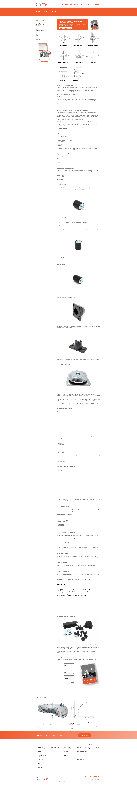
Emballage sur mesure (68, 752)
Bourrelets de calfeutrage (40, 28)
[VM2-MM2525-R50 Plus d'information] (78, 55)
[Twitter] (92, 779)
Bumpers (37, 34)
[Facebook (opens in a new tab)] (38, 1)
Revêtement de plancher (40, 30)
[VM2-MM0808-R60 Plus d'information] (93, 37)
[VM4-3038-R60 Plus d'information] (63, 73)
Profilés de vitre (38, 29)
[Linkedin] (97, 779)
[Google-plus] (95, 779)
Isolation (37, 38)
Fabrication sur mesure (55, 747)
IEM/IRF (37, 35)
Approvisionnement (67, 747)
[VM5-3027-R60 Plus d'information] (78, 73)
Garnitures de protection (40, 24)
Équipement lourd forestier (81, 747)
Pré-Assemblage (66, 750)
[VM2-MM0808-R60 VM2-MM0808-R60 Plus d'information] (93, 37)
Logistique (65, 746)
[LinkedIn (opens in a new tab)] (40, 1)
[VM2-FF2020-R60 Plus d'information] (63, 37)
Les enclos (78, 758)
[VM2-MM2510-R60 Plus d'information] (63, 55)
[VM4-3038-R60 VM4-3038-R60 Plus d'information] (63, 73)
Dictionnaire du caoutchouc (94, 748)
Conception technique (55, 744)
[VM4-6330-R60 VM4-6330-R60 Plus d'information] (93, 55)
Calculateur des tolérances (94, 744)
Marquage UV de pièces (68, 748)
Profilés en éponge (39, 21)
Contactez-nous (96, 776)
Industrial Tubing (39, 31)
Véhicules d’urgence (80, 750)
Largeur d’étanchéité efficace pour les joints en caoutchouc (50, 722)
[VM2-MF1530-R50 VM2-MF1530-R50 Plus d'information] (78, 37)
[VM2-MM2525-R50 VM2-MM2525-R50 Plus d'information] (78, 55)
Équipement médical (80, 756)
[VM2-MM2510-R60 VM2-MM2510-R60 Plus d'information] (63, 55)
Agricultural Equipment (81, 744)
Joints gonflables (39, 36)
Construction (79, 760)
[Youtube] (99, 779)
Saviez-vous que (92, 746)
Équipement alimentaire (81, 759)
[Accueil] (36, 12)
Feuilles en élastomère (39, 33)
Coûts (65, 744)
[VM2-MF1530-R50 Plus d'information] (78, 37)
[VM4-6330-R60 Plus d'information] (93, 55)
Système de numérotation (94, 747)
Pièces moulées (38, 39)
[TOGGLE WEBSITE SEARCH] (100, 4)
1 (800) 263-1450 (88, 776)
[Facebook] (94, 779)
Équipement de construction (82, 746)
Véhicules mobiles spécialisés (82, 754)
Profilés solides (38, 25)
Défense (78, 755)
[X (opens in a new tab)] (36, 1)
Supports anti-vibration (49, 12)
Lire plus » (38, 727)
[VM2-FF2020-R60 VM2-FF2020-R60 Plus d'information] (63, 37)
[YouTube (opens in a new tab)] (41, 1)
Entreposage (66, 751)
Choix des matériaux (54, 746)
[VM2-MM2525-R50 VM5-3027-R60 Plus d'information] (78, 73)
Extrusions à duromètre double (41, 26)
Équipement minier (80, 748)
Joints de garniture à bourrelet (41, 23)
